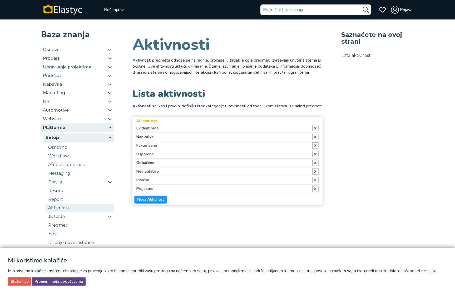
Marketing (54, 92)
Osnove (51, 49)
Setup (52, 137)
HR (46, 101)
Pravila (55, 182)
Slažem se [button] (19, 281)
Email (54, 233)
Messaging (59, 173)
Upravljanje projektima (67, 66)
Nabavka (52, 84)
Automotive (56, 110)
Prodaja (51, 58)
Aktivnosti (58, 207)
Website (52, 118)
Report (55, 199)
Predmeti (58, 225)
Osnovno (57, 147)
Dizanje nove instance (71, 242)
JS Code (56, 216)
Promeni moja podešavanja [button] (58, 281)
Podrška (52, 75)
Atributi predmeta (67, 164)
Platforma (54, 127)
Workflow (58, 155)
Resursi (55, 190)
